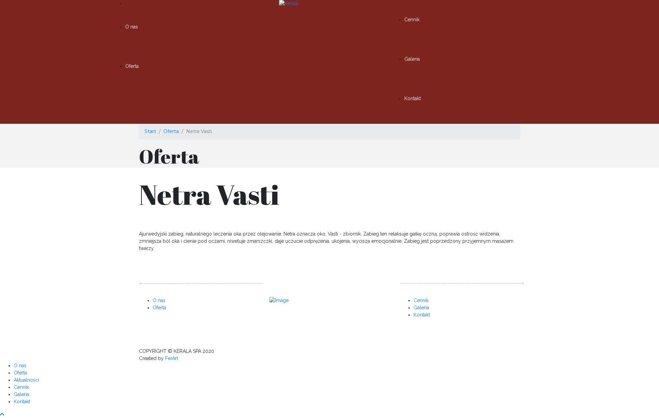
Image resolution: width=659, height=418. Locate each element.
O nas (131, 26)
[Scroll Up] (2, 414)
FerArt (171, 358)
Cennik (411, 19)
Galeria (412, 59)
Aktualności (26, 380)
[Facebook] (286, 319)
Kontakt (412, 98)
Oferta (132, 66)
